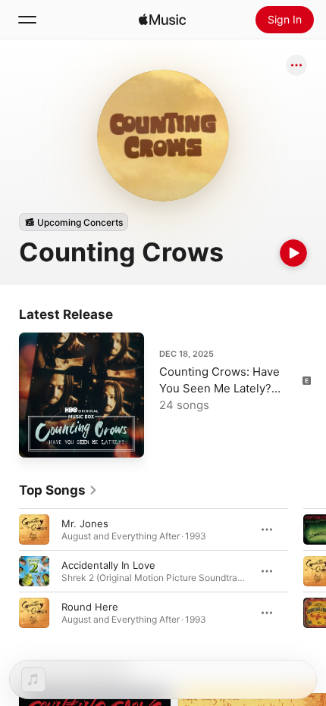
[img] (162, 20)
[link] (58, 490)
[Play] (293, 253)
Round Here (89, 607)
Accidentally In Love (108, 565)
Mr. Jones (84, 523)
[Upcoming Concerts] (73, 222)
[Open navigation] (27, 19)
